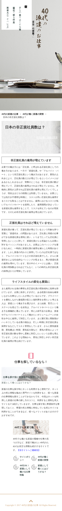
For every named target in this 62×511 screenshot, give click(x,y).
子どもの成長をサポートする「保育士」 (20, 16)
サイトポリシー (25, 458)
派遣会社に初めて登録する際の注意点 (14, 12)
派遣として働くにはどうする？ (16, 383)
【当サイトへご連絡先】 (28, 450)
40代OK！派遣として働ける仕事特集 (25, 470)
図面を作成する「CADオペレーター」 (7, 15)
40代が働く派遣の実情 (46, 137)
